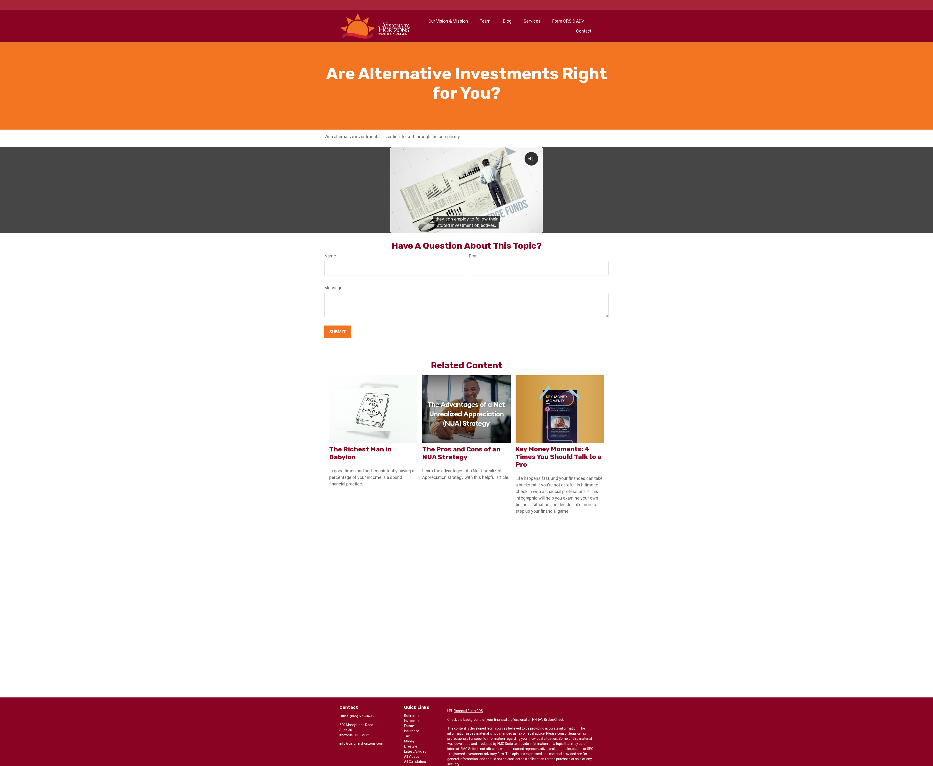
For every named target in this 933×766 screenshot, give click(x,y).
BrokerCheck (554, 720)
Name (330, 255)
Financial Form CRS (468, 711)
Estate (409, 726)
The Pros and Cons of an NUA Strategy (461, 453)
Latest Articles (415, 751)
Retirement (413, 716)
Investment (413, 721)
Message (333, 287)
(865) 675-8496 (362, 716)
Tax (407, 736)
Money (409, 741)
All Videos (411, 756)
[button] (448, 21)
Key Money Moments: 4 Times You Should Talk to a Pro (558, 456)
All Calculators (415, 762)
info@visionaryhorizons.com (361, 743)
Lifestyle (410, 746)
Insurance (411, 731)
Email (474, 255)
